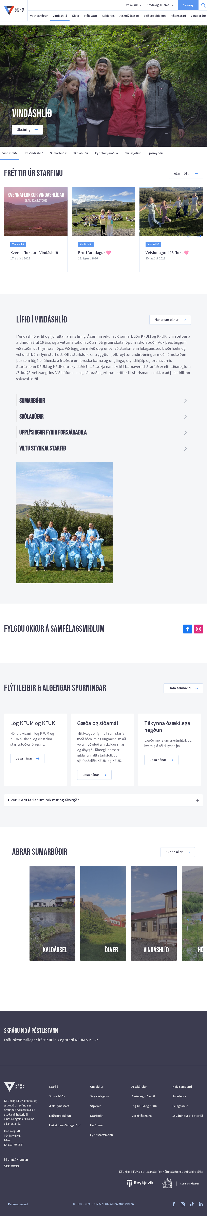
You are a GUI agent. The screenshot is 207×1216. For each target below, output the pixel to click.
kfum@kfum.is (16, 1159)
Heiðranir (96, 1125)
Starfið (53, 1086)
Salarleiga (179, 1096)
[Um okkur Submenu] (141, 5)
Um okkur (131, 5)
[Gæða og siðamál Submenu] (173, 5)
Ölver (75, 16)
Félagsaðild (180, 1106)
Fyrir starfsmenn (101, 1135)
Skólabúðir (80, 153)
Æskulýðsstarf (129, 16)
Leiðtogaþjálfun (155, 16)
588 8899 (11, 1166)
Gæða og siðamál (158, 5)
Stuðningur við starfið (187, 1116)
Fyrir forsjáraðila (106, 153)
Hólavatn (90, 16)
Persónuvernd (18, 1204)
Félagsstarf (178, 16)
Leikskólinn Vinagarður (64, 1125)
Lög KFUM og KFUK (144, 1106)
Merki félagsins (141, 1116)
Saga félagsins (100, 1096)
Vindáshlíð (60, 16)
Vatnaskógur (39, 16)
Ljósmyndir (155, 153)
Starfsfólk (96, 1116)
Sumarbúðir (58, 153)
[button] (199, 236)
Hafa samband (182, 1086)
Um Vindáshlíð (33, 153)
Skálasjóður (133, 153)
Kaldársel (108, 16)
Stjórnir (95, 1106)
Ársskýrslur (139, 1086)
